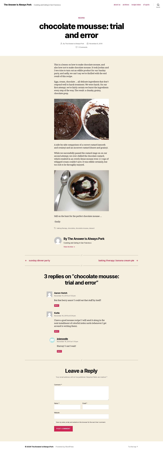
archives (126, 5)
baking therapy (62, 228)
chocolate (71, 228)
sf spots (146, 5)
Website (57, 413)
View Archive (69, 247)
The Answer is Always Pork (18, 5)
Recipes (81, 18)
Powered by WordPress (65, 447)
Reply (56, 305)
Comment (58, 385)
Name (56, 403)
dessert (92, 228)
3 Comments (82, 47)
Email (84, 403)
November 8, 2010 (95, 44)
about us (117, 5)
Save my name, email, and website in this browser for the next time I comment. (81, 422)
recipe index (136, 5)
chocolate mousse (82, 228)
